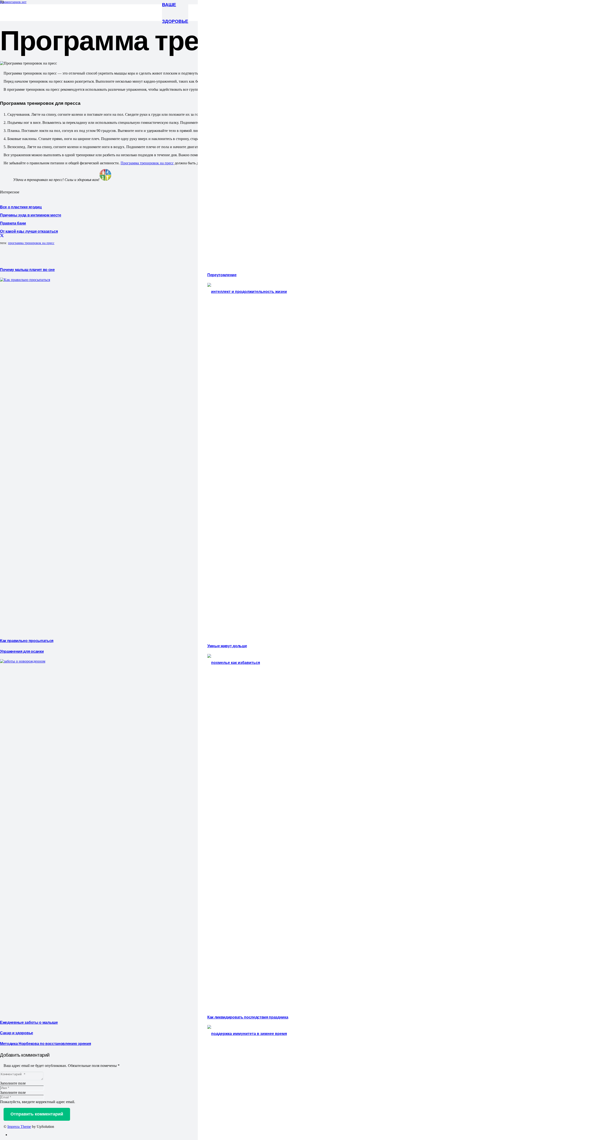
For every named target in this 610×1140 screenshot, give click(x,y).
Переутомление (222, 274)
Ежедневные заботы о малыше (29, 1022)
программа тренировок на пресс (31, 243)
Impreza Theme (19, 1127)
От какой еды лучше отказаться (29, 231)
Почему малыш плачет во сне (27, 269)
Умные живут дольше (227, 645)
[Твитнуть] (2, 236)
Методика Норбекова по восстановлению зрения (45, 1043)
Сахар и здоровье (16, 1032)
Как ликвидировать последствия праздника (247, 1016)
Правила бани (13, 223)
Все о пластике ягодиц (20, 206)
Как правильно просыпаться (26, 640)
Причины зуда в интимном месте (30, 214)
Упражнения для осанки (22, 651)
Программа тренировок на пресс (147, 163)
